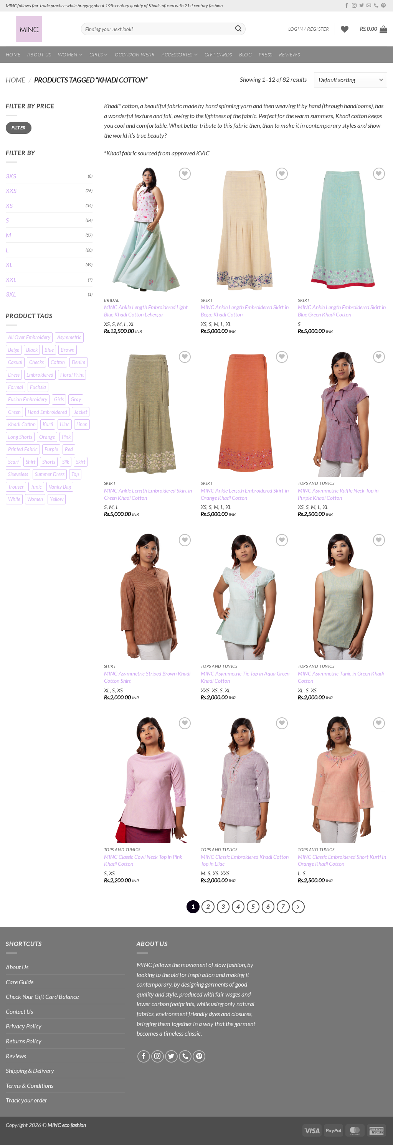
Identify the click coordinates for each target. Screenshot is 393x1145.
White (14, 499)
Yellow (56, 499)
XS (9, 205)
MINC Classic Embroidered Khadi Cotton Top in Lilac (245, 860)
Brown (67, 350)
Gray (76, 399)
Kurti (48, 424)
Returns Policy (23, 1041)
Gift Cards (218, 54)
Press (265, 54)
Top (75, 474)
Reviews (289, 54)
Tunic (36, 487)
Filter (18, 127)
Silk (65, 462)
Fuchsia (38, 387)
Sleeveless (18, 474)
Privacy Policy (23, 1026)
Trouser (16, 487)
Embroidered (39, 375)
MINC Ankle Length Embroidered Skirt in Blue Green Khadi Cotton (342, 311)
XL (9, 264)
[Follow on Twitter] (361, 5)
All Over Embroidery (29, 337)
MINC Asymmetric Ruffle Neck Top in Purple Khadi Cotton (338, 494)
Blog (245, 54)
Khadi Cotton (22, 424)
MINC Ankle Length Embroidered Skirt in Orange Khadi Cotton (245, 494)
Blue (49, 350)
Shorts (48, 462)
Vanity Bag (60, 487)
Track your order (26, 1100)
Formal (15, 387)
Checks (36, 362)
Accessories (177, 54)
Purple (51, 449)
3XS (11, 176)
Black (32, 350)
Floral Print (72, 375)
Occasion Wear (135, 54)
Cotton (58, 362)
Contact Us (19, 1011)
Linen (82, 424)
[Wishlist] (344, 29)
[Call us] (376, 5)
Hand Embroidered (47, 412)
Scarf (13, 462)
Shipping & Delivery (30, 1070)
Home (13, 54)
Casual (15, 362)
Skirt (80, 462)
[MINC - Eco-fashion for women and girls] (37, 29)
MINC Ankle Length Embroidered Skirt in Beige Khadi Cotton (245, 311)
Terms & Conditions (29, 1085)
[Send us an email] (369, 5)
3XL (11, 294)
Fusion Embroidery (27, 399)
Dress (14, 375)
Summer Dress (49, 474)
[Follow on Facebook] (346, 5)
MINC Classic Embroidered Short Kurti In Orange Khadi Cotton (342, 860)
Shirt (30, 462)
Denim (78, 362)
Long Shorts (20, 437)
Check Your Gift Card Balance (42, 996)
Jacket (80, 412)
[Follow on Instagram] (354, 5)
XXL (11, 279)
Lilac (64, 424)
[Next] (298, 906)
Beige (13, 350)
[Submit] (238, 29)
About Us (39, 54)
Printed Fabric (23, 449)
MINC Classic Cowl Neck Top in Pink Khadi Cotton (143, 860)
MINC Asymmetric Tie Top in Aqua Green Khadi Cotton (245, 677)
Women (67, 54)
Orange (47, 437)
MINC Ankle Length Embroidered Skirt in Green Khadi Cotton (148, 494)
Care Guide (19, 981)
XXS (11, 190)
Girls (95, 54)
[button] (308, 28)
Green (14, 412)
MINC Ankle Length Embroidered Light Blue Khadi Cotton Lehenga (146, 311)
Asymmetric (69, 337)
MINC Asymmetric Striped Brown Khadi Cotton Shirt (147, 677)
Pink (66, 437)
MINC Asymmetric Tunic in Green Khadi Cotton (341, 677)
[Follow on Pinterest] (383, 5)
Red (69, 449)
